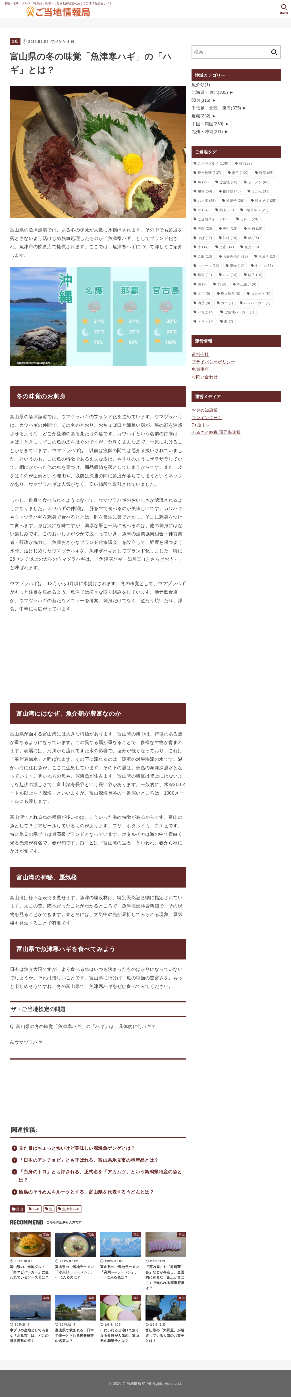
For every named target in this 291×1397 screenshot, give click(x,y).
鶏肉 (226, 210)
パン (230, 275)
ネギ (204, 294)
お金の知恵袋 (205, 410)
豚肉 (205, 229)
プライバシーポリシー (213, 362)
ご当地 (228, 182)
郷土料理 (209, 173)
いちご (206, 312)
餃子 (255, 275)
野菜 (266, 173)
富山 (15, 41)
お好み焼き (235, 256)
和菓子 (235, 201)
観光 (251, 247)
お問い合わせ (205, 377)
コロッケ (260, 294)
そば (205, 238)
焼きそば (266, 201)
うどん (260, 191)
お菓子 (268, 256)
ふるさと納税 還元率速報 (216, 432)
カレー (249, 219)
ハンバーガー (257, 303)
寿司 (230, 229)
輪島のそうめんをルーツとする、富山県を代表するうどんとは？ (86, 1191)
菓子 (240, 173)
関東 (201, 100)
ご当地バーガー (239, 312)
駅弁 (205, 275)
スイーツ (208, 266)
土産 (226, 247)
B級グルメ (256, 210)
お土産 (207, 201)
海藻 (204, 303)
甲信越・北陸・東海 (216, 108)
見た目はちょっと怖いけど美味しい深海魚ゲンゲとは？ (77, 1148)
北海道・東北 (210, 92)
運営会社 (200, 354)
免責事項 (200, 369)
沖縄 (230, 238)
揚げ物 (232, 191)
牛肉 (255, 229)
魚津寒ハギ (71, 1209)
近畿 (201, 116)
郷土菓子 (246, 284)
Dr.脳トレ (201, 425)
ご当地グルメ (213, 163)
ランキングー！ (207, 417)
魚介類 (201, 84)
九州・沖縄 (207, 131)
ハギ (36, 1209)
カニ (227, 303)
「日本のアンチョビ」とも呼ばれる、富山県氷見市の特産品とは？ (89, 1159)
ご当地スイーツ (214, 219)
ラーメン (259, 182)
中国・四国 (208, 124)
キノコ (264, 266)
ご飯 (205, 256)
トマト (206, 322)
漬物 (237, 266)
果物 (205, 191)
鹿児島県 (230, 294)
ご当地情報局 (133, 1383)
